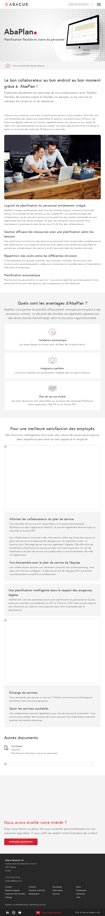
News (78, 887)
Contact (8, 887)
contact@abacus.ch (13, 881)
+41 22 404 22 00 (12, 877)
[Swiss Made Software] (48, 912)
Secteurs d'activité (37, 890)
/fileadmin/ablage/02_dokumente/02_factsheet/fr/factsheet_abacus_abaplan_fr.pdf (52, 750)
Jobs (78, 897)
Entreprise (80, 894)
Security (56, 894)
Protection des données (15, 894)
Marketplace (34, 894)
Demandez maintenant (21, 842)
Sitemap (8, 897)
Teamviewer (57, 890)
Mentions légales (12, 890)
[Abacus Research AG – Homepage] (16, 4)
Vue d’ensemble (52, 65)
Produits (32, 887)
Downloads (57, 887)
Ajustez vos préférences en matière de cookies (25, 905)
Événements (81, 890)
